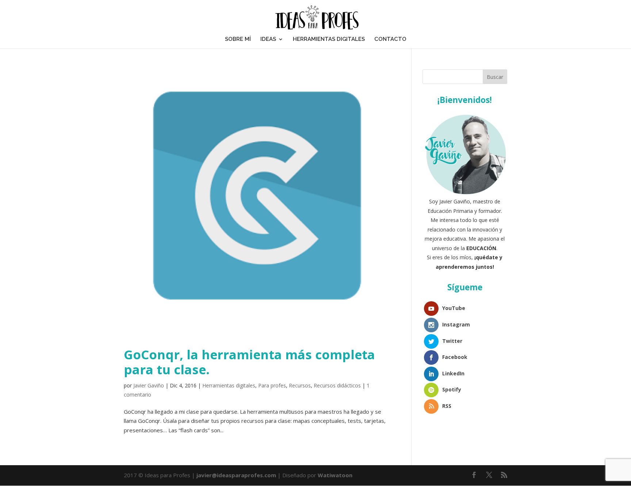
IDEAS (268, 39)
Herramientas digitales (228, 385)
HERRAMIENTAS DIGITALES (329, 39)
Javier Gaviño (148, 385)
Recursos (300, 385)
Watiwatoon (335, 475)
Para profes (272, 385)
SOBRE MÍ (238, 39)
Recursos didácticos (337, 385)
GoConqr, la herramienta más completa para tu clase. (249, 362)
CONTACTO (390, 39)
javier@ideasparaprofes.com (236, 475)
